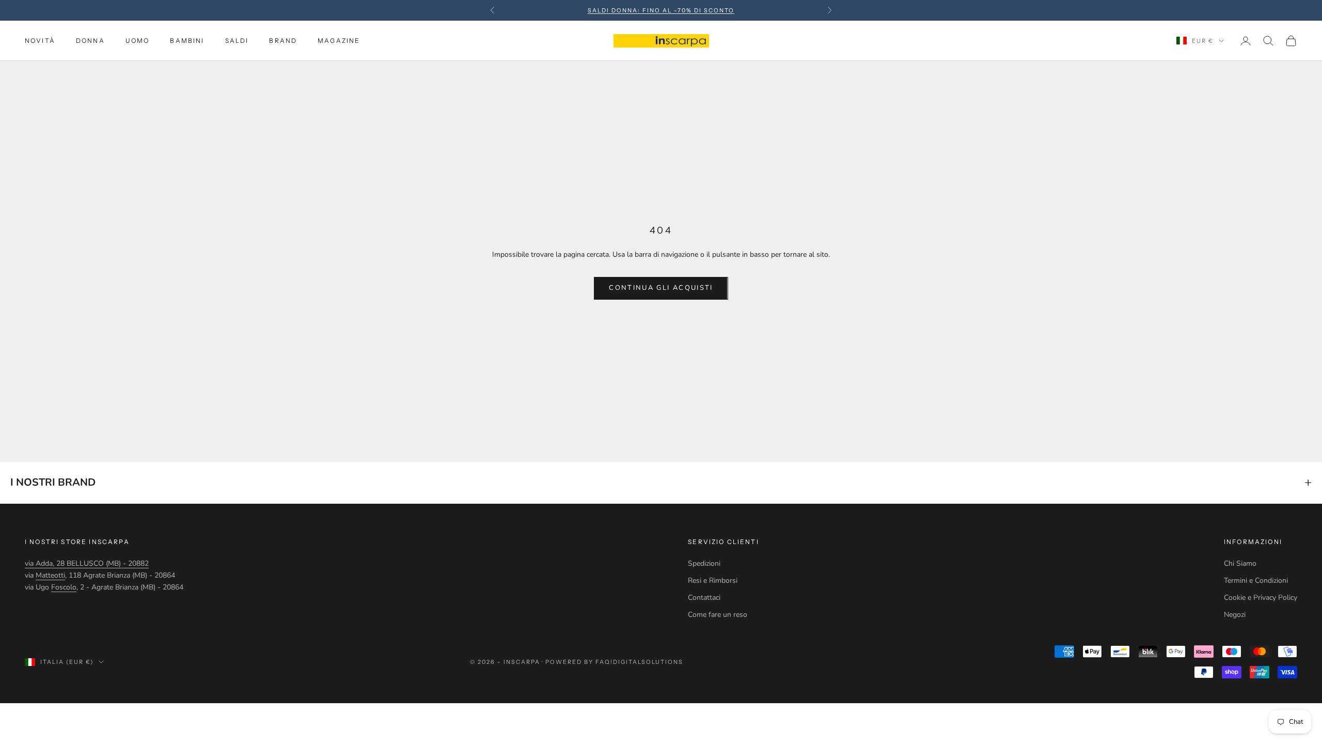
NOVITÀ (40, 40)
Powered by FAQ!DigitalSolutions (614, 661)
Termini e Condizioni (1256, 580)
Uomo (137, 40)
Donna (90, 40)
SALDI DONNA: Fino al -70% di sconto (661, 10)
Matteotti (50, 575)
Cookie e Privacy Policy (1260, 597)
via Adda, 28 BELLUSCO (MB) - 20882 (87, 563)
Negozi (1235, 614)
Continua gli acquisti (661, 287)
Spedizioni (704, 563)
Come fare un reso (717, 614)
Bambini (187, 40)
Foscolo (63, 587)
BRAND (283, 40)
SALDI (237, 40)
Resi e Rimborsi (712, 580)
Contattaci (704, 597)
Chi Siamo (1240, 563)
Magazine (339, 40)
